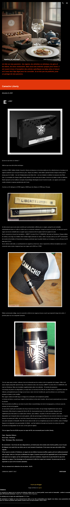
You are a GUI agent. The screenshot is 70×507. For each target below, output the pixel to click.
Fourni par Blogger (36, 484)
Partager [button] (62, 471)
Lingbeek (40, 487)
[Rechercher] (63, 3)
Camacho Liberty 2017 (9, 471)
